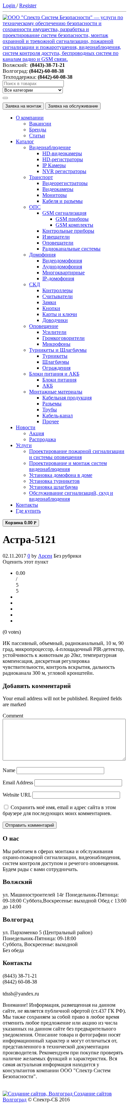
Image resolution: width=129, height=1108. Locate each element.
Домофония (42, 254)
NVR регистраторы (64, 171)
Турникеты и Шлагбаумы (58, 350)
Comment (13, 715)
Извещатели (56, 237)
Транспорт (41, 177)
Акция (36, 433)
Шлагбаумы (55, 362)
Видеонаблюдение (50, 147)
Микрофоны (56, 344)
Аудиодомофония (62, 266)
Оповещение (43, 326)
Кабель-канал (57, 415)
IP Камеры (54, 165)
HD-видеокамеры (62, 153)
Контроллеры (57, 290)
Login (10, 5)
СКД (34, 284)
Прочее (50, 421)
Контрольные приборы (68, 231)
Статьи (37, 135)
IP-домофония (58, 278)
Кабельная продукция (67, 397)
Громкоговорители (63, 338)
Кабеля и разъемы (62, 201)
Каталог (25, 141)
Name (9, 770)
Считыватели (57, 296)
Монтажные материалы (55, 391)
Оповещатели (57, 243)
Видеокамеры (57, 189)
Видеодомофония (62, 260)
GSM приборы (72, 219)
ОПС (35, 207)
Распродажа (42, 439)
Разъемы (52, 403)
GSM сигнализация (64, 213)
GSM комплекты (74, 225)
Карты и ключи (59, 314)
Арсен (45, 556)
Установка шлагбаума (53, 487)
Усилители (54, 332)
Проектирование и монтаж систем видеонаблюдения (68, 466)
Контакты (27, 505)
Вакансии (40, 123)
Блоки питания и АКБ (54, 374)
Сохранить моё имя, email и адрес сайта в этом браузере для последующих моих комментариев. (59, 810)
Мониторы (54, 195)
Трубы (49, 409)
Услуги (24, 445)
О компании (30, 117)
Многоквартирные (63, 272)
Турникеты (54, 356)
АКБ (47, 386)
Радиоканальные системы (71, 249)
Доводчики (55, 320)
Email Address (18, 782)
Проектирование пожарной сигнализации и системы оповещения (76, 454)
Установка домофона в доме (60, 475)
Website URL (17, 795)
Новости (25, 427)
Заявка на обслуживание (73, 106)
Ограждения (56, 368)
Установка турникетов (54, 481)
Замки (49, 302)
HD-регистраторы (62, 159)
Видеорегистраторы (65, 183)
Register (27, 5)
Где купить (28, 511)
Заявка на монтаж (23, 106)
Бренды (37, 129)
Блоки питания (59, 380)
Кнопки (51, 308)
